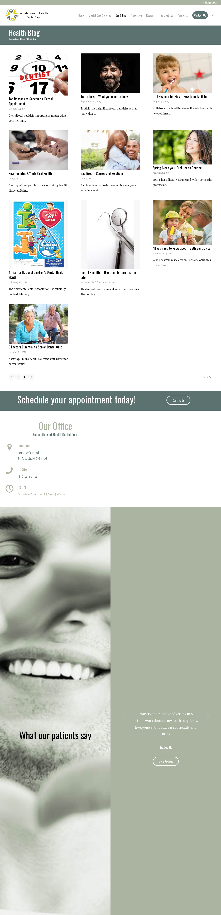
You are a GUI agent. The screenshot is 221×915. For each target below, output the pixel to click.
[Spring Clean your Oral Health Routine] (182, 147)
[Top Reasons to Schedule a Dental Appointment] (38, 74)
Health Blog (24, 32)
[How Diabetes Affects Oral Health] (38, 150)
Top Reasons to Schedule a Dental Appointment (31, 101)
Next (208, 716)
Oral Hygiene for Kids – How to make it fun (180, 96)
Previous (123, 716)
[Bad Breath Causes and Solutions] (110, 150)
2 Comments (87, 282)
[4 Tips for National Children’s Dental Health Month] (38, 234)
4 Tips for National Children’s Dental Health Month (36, 275)
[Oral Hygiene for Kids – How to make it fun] (182, 73)
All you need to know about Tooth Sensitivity (181, 248)
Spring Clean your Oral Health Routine (177, 167)
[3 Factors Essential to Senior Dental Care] (38, 324)
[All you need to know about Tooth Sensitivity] (182, 222)
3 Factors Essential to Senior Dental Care (35, 346)
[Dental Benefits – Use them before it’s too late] (110, 234)
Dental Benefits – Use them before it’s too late (108, 275)
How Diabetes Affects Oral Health (30, 173)
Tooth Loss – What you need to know (104, 96)
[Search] (213, 15)
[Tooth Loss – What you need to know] (110, 73)
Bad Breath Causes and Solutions (103, 173)
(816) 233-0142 (27, 476)
